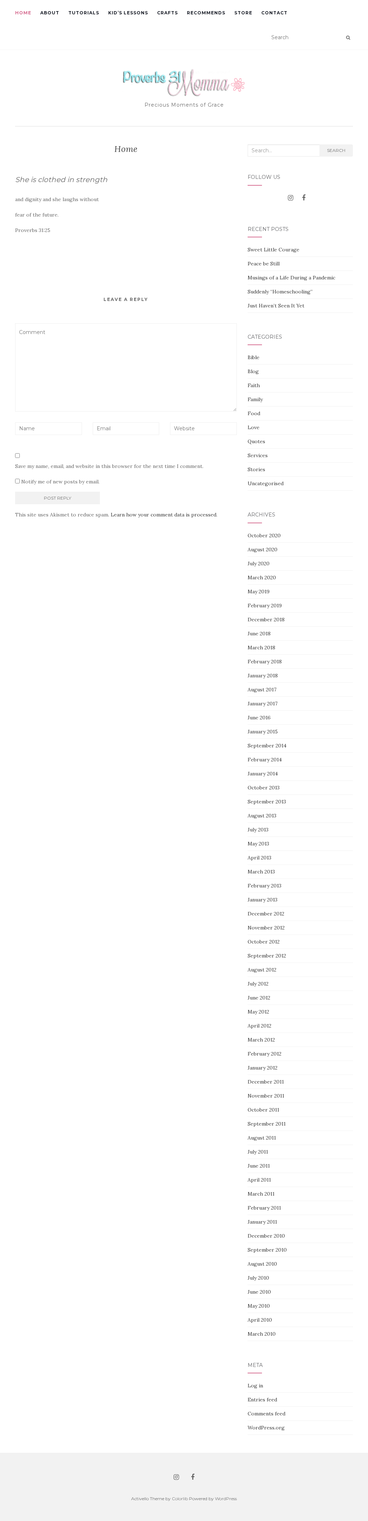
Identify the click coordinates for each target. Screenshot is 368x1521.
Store (243, 12)
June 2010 (259, 1292)
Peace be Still (264, 263)
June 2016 (259, 717)
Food (254, 413)
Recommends (206, 12)
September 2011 (267, 1124)
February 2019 (265, 605)
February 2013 (264, 885)
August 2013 (262, 815)
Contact (274, 12)
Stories (256, 469)
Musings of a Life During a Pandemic (291, 277)
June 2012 (259, 997)
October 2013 (264, 787)
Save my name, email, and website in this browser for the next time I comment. (109, 466)
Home (23, 12)
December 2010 (266, 1236)
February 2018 (265, 661)
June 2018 (259, 633)
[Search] (348, 37)
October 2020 (264, 535)
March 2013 (261, 871)
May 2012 (258, 1011)
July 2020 (259, 563)
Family (255, 399)
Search (336, 150)
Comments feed (266, 1413)
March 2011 (261, 1194)
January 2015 (263, 731)
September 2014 (267, 745)
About (49, 12)
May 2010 (259, 1306)
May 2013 (258, 843)
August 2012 (262, 969)
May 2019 (259, 591)
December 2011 (266, 1082)
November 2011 (266, 1096)
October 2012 (264, 941)
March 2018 (261, 647)
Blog (253, 371)
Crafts (167, 12)
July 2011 (258, 1152)
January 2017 (262, 703)
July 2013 (258, 829)
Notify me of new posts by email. (60, 481)
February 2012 (264, 1054)
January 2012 (262, 1068)
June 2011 (259, 1166)
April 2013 (259, 857)
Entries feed (262, 1399)
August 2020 (262, 549)
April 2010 (260, 1320)
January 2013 (262, 899)
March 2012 (261, 1040)
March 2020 (262, 577)
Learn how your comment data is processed (163, 514)
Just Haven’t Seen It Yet (276, 305)
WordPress (226, 1498)
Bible (253, 357)
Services (258, 455)
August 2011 (262, 1138)
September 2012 (267, 955)
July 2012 (258, 983)
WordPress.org (266, 1427)
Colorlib (180, 1498)
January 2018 (263, 675)
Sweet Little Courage (273, 249)
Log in (255, 1385)
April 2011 (259, 1180)
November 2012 (266, 927)
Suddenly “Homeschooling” (280, 291)
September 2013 (267, 801)
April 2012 (259, 1025)
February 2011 (264, 1208)
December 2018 (266, 619)
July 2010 (258, 1278)
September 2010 (267, 1250)
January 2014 (263, 773)
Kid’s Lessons (128, 12)
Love (253, 427)
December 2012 (266, 913)
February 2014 (265, 759)
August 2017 (262, 689)
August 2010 (262, 1264)
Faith (254, 385)
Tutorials (83, 12)
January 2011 (262, 1222)
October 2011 (263, 1110)
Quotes (256, 441)
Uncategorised (266, 483)
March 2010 (262, 1334)
